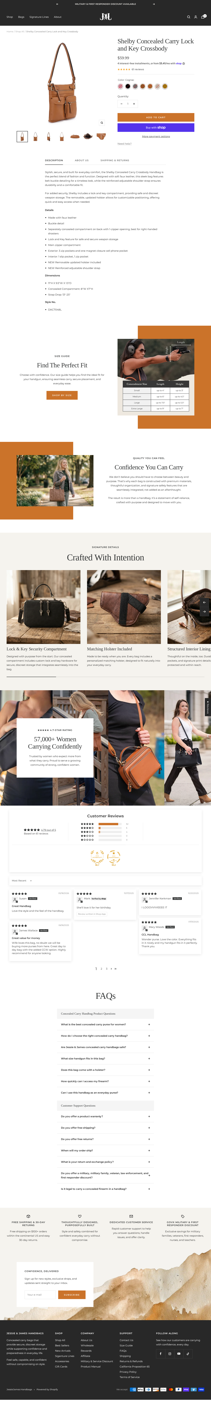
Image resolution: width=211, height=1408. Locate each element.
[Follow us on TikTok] (187, 1353)
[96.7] (97, 856)
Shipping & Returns (115, 160)
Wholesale (87, 1345)
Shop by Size (62, 395)
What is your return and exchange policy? (87, 1161)
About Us (82, 160)
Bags (21, 16)
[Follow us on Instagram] (169, 1353)
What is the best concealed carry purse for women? (93, 1024)
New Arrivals (62, 1350)
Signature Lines (39, 16)
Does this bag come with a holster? (83, 1069)
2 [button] (101, 968)
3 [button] (106, 968)
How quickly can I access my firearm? (85, 1081)
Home (10, 31)
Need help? (125, 143)
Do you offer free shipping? (78, 1127)
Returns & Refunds (131, 1361)
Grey (135, 86)
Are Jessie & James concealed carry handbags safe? (93, 1047)
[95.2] (113, 856)
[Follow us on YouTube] (178, 1353)
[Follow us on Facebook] (160, 1353)
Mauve (120, 86)
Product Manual (91, 1366)
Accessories (62, 1361)
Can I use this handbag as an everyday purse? (89, 1092)
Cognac (165, 86)
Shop (10, 16)
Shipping (125, 1356)
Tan (143, 86)
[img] (19, 893)
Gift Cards (61, 1366)
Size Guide (126, 1345)
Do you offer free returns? (77, 1139)
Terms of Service (130, 1377)
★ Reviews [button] (208, 707)
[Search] (188, 16)
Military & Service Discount (97, 1361)
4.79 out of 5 (48, 829)
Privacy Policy (128, 1371)
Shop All (19, 31)
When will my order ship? (77, 1150)
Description (54, 160)
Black (128, 86)
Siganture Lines (64, 1356)
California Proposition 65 (135, 1366)
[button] (87, 824)
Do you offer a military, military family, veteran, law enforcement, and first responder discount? (104, 1175)
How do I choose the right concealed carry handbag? (94, 1035)
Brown (150, 86)
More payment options (156, 136)
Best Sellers (62, 1345)
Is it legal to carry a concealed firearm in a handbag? (94, 1188)
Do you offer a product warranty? (82, 1116)
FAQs (123, 1350)
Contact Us (126, 1340)
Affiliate (85, 1356)
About (57, 16)
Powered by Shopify (47, 1389)
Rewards (86, 1350)
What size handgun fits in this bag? (83, 1058)
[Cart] (202, 16)
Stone (157, 86)
